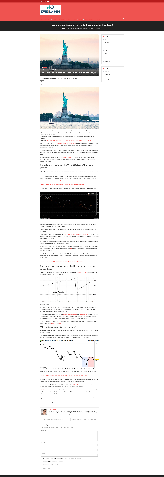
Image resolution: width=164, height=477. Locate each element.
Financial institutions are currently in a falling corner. (52, 180)
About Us (107, 71)
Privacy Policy (108, 79)
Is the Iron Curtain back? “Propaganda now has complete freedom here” (85, 419)
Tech (75, 19)
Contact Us (99, 19)
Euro (71, 248)
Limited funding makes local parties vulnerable (53, 419)
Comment (44, 430)
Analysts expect (83, 314)
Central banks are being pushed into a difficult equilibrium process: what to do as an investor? (69, 140)
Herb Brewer (53, 69)
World (55, 19)
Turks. (60, 323)
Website (43, 453)
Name (43, 442)
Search (121, 19)
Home (41, 19)
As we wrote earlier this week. (70, 314)
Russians (53, 323)
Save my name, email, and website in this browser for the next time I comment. (62, 458)
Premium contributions (67, 157)
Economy (61, 19)
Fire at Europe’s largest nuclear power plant (65, 143)
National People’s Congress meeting (82, 384)
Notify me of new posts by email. (50, 464)
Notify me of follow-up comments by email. (52, 461)
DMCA (106, 77)
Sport (80, 19)
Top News (47, 19)
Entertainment (89, 19)
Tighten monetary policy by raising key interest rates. (76, 234)
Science (69, 19)
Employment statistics (81, 272)
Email (42, 448)
